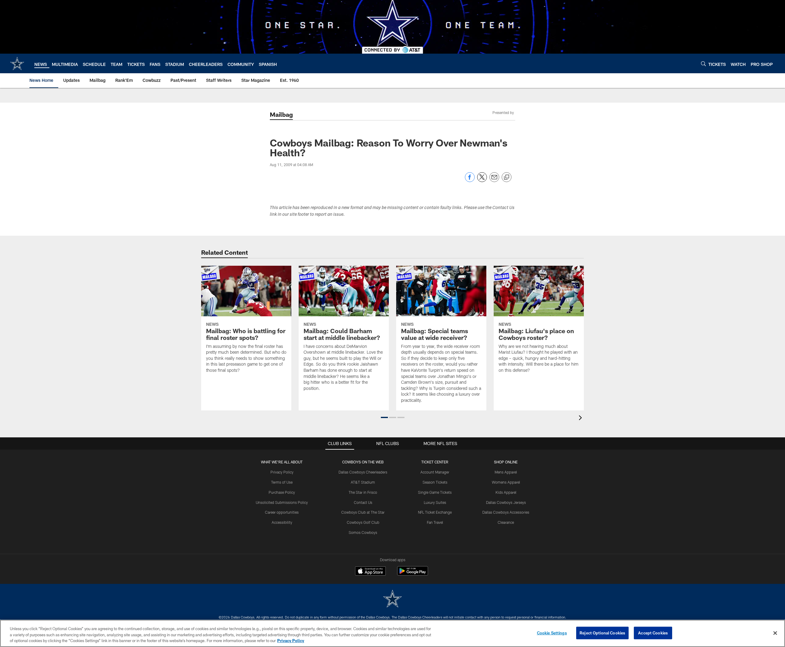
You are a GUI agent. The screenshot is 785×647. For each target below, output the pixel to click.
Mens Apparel (506, 472)
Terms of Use (282, 482)
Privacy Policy (281, 472)
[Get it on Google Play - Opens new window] (412, 573)
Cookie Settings (552, 632)
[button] (384, 417)
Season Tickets (435, 482)
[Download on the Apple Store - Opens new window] (370, 571)
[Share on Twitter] (482, 180)
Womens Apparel (506, 482)
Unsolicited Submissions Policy (282, 502)
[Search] (703, 63)
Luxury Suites (435, 502)
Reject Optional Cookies (602, 632)
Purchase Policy (282, 492)
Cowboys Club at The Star (363, 512)
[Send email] (494, 180)
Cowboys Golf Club (363, 522)
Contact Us (363, 502)
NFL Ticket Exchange (435, 512)
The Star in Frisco (363, 492)
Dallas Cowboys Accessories (505, 512)
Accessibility (282, 522)
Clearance (506, 522)
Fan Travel (435, 522)
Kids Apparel (506, 492)
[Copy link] (506, 177)
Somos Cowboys (363, 532)
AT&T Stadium (363, 482)
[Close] (775, 633)
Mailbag (281, 114)
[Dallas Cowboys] (392, 599)
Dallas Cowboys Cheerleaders (363, 472)
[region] (392, 633)
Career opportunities (282, 512)
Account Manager (434, 472)
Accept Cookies (653, 632)
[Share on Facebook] (470, 180)
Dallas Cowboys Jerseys (506, 502)
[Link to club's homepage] (17, 63)
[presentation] (581, 418)
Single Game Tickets (435, 492)
